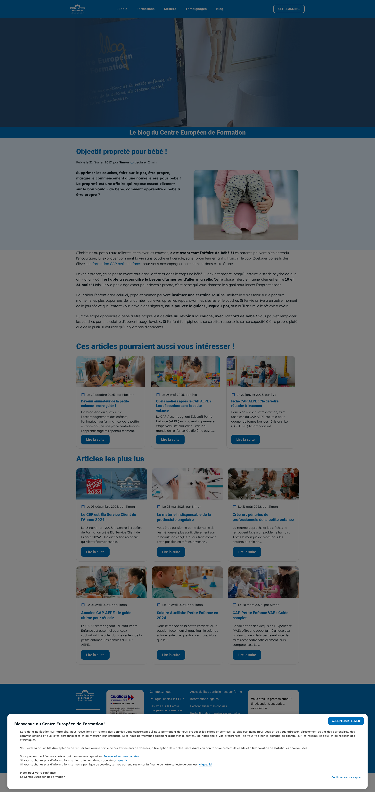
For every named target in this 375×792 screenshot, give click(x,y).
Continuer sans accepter (346, 777)
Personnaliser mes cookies (121, 756)
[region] (187, 751)
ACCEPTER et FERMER (346, 720)
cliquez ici (121, 760)
